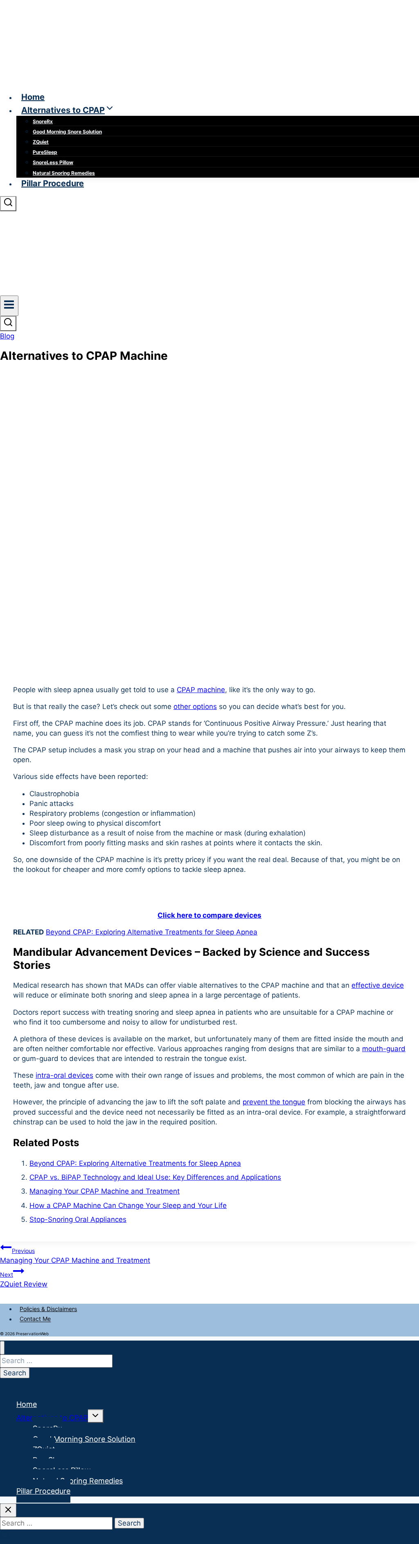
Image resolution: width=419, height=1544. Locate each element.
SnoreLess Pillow (53, 162)
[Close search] (8, 1510)
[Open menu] (9, 306)
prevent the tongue (274, 1102)
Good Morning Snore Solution (67, 132)
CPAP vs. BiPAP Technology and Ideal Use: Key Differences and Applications (155, 1177)
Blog (7, 336)
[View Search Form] (8, 203)
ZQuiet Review (23, 1279)
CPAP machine (201, 690)
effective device (377, 985)
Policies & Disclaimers (48, 1308)
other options (195, 706)
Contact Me (35, 1319)
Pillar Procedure (52, 183)
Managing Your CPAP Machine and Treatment (104, 1191)
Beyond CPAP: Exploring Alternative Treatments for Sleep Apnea (151, 932)
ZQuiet (41, 142)
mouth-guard (383, 1049)
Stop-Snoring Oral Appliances (77, 1219)
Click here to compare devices (209, 915)
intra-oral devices (64, 1075)
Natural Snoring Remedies (64, 173)
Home (33, 97)
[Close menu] (2, 1347)
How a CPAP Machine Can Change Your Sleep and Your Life (128, 1205)
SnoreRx (43, 121)
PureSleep (45, 152)
